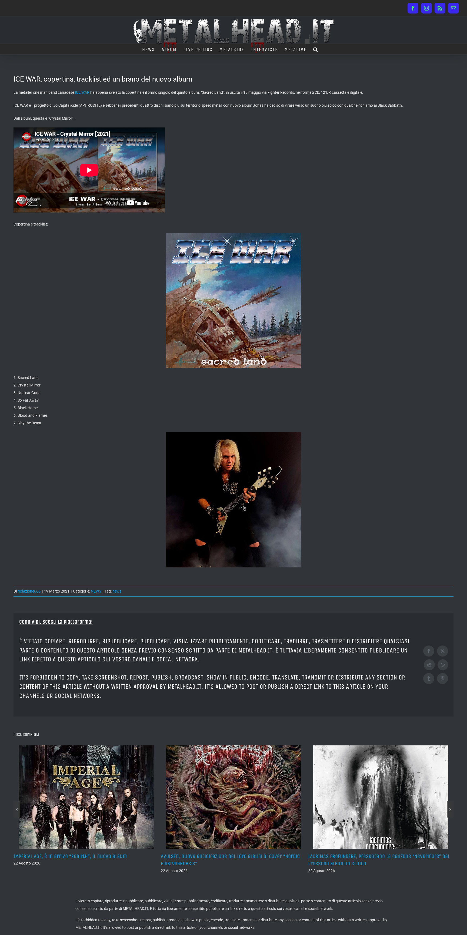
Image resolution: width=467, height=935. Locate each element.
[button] (315, 48)
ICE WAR (82, 92)
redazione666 (29, 591)
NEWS (96, 591)
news (116, 591)
